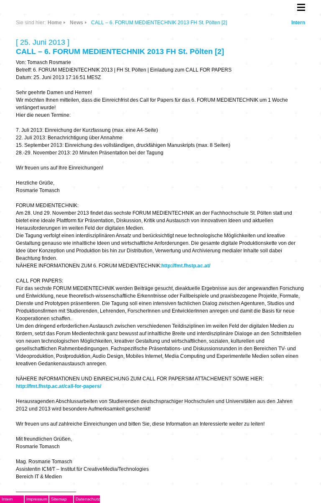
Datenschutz (88, 499)
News (76, 23)
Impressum (36, 499)
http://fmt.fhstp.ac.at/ (185, 266)
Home (55, 23)
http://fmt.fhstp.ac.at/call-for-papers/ (58, 386)
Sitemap (59, 499)
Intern (298, 23)
